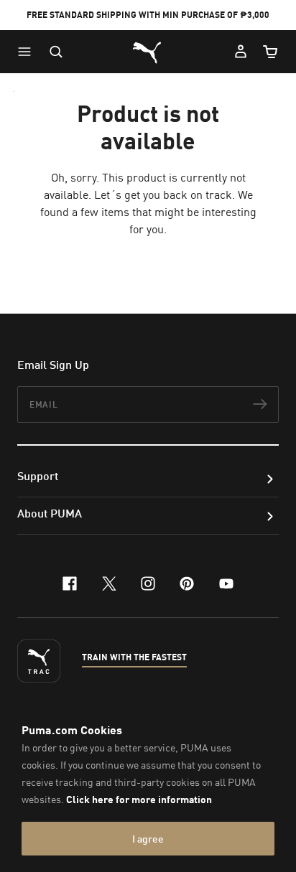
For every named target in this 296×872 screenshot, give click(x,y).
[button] (28, 51)
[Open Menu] (28, 51)
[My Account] (240, 51)
